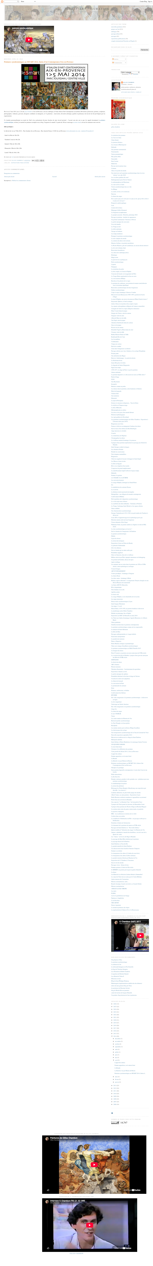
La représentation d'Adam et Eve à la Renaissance (125, 910)
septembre (118, 1047)
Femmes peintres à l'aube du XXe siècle (122, 867)
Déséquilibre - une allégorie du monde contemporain (126, 494)
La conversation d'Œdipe (118, 278)
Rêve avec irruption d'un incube (120, 466)
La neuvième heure (116, 747)
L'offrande (114, 758)
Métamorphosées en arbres (118, 410)
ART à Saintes (115, 664)
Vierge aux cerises (116, 344)
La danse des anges (116, 196)
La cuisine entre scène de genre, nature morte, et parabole (127, 809)
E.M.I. (113, 379)
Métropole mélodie (116, 739)
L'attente (113, 168)
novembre (118, 1041)
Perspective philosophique (118, 203)
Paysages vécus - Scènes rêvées (120, 865)
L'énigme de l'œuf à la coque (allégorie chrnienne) (125, 308)
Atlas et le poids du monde (118, 171)
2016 (115, 1031)
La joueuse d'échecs (116, 142)
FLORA (113, 893)
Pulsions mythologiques (118, 415)
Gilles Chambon (128, 82)
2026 (115, 1004)
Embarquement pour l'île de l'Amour (121, 180)
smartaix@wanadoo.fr (87, 131)
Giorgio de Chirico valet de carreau (121, 313)
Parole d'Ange (115, 377)
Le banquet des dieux (117, 651)
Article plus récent (9, 176)
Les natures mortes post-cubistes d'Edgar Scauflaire (125, 728)
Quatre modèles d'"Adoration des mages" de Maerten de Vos (128, 830)
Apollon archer (115, 592)
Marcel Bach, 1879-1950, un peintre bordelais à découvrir (127, 608)
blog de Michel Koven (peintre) (120, 990)
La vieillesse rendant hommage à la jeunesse (123, 440)
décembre (118, 1038)
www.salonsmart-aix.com (73, 131)
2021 (115, 1017)
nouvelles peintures (116, 27)
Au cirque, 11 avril (116, 606)
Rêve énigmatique (116, 587)
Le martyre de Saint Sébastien (119, 629)
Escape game (115, 353)
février (117, 1079)
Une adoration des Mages (118, 356)
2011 (115, 1091)
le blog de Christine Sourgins (119, 969)
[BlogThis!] (37, 161)
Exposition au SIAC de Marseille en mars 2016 (124, 615)
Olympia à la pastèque (117, 767)
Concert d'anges (115, 569)
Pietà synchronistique (117, 262)
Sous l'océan (114, 161)
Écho (112, 688)
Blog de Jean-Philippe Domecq (120, 981)
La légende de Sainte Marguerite (120, 365)
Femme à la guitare (116, 475)
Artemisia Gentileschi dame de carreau (122, 323)
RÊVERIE (114, 695)
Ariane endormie (116, 372)
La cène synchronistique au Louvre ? (121, 529)
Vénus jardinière (115, 622)
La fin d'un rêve (115, 777)
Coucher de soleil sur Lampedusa (120, 679)
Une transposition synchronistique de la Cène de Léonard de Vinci (130, 732)
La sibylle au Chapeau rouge (119, 405)
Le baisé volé (115, 594)
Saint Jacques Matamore (118, 604)
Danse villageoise (116, 641)
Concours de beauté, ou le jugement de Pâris (123, 274)
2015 (115, 1033)
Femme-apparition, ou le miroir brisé (125, 1065)
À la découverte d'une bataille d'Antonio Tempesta (125, 848)
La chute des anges (116, 711)
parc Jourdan (28, 111)
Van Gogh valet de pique (118, 320)
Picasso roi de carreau (117, 327)
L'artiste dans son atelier (118, 816)
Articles (116, 59)
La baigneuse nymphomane (119, 212)
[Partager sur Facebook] (41, 161)
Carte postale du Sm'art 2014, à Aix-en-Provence (124, 751)
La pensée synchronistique (118, 534)
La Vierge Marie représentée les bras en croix (123, 276)
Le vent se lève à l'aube (117, 184)
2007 (115, 1102)
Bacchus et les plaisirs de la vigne (120, 281)
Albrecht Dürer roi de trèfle (118, 318)
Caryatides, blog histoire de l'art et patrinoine (124, 995)
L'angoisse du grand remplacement (121, 468)
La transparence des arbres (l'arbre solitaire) (123, 855)
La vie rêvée (114, 489)
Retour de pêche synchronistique (120, 721)
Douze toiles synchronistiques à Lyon (121, 601)
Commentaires (118, 63)
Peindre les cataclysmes (117, 452)
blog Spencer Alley (116, 960)
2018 (115, 1025)
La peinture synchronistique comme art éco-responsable (127, 627)
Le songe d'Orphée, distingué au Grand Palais (124, 482)
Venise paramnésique (117, 154)
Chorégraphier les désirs (118, 438)
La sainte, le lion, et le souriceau (120, 191)
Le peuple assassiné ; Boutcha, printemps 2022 (124, 215)
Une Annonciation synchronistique (121, 511)
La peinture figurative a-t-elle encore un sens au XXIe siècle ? (128, 375)
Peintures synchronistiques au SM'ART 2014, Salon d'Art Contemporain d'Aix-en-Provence (127, 764)
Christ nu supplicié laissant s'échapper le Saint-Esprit (126, 459)
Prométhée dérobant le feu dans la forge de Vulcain (125, 676)
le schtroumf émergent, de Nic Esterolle (122, 967)
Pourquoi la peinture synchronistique (121, 236)
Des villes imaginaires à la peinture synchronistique (125, 707)
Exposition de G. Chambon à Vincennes (122, 860)
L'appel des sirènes (116, 754)
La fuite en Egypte (116, 464)
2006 (115, 1104)
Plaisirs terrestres (116, 667)
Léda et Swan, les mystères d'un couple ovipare (124, 304)
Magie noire (114, 257)
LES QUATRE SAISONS (118, 744)
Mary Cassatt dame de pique (119, 311)
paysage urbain (115, 34)
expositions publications (20, 162)
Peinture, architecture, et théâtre (120, 690)
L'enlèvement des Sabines (118, 693)
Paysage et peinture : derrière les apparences (123, 217)
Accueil (54, 176)
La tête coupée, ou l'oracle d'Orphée (121, 271)
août (116, 1049)
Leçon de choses (116, 538)
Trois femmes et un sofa (117, 590)
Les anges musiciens (117, 599)
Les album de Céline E (117, 976)
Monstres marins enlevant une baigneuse (122, 520)
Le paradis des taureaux (117, 639)
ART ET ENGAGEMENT (118, 571)
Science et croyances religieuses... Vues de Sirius (124, 403)
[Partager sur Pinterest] (43, 161)
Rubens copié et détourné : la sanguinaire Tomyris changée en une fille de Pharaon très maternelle (130, 581)
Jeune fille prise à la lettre (118, 363)
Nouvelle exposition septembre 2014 (121, 735)
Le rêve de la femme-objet (118, 248)
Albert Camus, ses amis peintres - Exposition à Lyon (125, 795)
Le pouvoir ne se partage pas (119, 260)
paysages (113, 36)
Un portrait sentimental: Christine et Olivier (123, 219)
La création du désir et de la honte (120, 241)
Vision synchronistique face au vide (121, 187)
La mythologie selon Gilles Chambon (121, 611)
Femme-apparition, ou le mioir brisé (121, 756)
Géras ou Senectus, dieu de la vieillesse (122, 555)
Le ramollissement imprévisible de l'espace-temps (125, 471)
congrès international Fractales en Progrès (123, 41)
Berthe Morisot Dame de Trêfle (119, 334)
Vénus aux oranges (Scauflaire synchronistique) (124, 646)
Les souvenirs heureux (117, 480)
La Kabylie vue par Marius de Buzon (121, 761)
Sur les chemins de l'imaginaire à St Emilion (123, 531)
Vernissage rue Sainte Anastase (120, 704)
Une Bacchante (115, 382)
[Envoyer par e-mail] (35, 161)
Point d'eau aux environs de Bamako (121, 800)
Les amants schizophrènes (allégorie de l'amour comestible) (128, 306)
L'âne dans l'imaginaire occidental (120, 349)
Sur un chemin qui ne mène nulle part (121, 550)
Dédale (113, 536)
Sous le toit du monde (117, 863)
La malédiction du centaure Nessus (121, 487)
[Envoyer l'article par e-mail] (32, 160)
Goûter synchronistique (117, 290)
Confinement (115, 341)
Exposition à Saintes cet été (119, 671)
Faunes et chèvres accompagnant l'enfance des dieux (126, 426)
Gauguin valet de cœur (117, 316)
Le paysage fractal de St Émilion (120, 841)
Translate (135, 74)
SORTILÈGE (115, 660)
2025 (115, 1006)
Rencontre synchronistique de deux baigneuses (124, 288)
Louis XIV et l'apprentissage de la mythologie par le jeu (126, 517)
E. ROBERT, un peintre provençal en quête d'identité (126, 870)
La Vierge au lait (116, 227)
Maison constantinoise (117, 886)
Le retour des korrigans (117, 541)
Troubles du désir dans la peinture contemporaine (125, 625)
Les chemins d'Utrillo (117, 449)
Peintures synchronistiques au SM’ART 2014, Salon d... (130, 1073)
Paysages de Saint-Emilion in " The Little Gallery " (125, 828)
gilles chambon (115, 127)
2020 (115, 1020)
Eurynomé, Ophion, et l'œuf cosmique (121, 301)
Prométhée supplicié (117, 553)
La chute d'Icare (115, 576)
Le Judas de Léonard (117, 681)
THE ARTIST (115, 903)
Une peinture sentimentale (118, 149)
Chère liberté (115, 140)
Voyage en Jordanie (116, 231)
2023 (115, 1012)
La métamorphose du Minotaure (120, 182)
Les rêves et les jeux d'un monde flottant (122, 412)
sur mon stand (77, 122)
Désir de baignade (116, 391)
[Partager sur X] (39, 161)
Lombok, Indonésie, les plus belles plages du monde (126, 792)
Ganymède (114, 159)
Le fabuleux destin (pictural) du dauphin (122, 492)
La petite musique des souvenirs (120, 222)
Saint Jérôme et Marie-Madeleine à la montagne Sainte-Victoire (129, 742)
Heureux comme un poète (118, 386)
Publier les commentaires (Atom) (21, 180)
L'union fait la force (116, 208)
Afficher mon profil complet (131, 92)
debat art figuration (88, 8)
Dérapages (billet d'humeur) (119, 210)
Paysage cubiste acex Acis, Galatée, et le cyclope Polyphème (128, 351)
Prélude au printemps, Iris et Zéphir (121, 613)
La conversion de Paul (117, 683)
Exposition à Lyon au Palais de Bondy (122, 543)
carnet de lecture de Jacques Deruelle (121, 993)
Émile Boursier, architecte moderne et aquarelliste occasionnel (128, 797)
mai (116, 1057)
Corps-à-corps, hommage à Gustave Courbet (123, 292)
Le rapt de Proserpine (117, 400)
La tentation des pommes (118, 135)
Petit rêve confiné (116, 346)
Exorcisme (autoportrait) (118, 636)
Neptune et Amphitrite (117, 898)
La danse (113, 872)
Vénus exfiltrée (115, 508)
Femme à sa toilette (116, 851)
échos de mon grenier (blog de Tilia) (121, 986)
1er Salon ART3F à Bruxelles (119, 585)
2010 (115, 1093)
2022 (115, 1015)
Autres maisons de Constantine (120, 879)
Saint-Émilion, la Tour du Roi (119, 844)
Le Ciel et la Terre (116, 138)
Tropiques (114, 267)
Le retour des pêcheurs (117, 786)
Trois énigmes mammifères (118, 454)
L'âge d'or (114, 709)
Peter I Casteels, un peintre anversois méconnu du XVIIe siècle (128, 653)
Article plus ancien (100, 176)
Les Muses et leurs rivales (118, 461)
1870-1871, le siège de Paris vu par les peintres (124, 370)
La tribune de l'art (116, 964)
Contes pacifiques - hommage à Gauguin (122, 573)
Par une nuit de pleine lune (118, 166)
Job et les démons (116, 548)
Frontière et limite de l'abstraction (120, 823)
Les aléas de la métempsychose (120, 252)
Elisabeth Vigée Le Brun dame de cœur (122, 330)
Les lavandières (115, 339)
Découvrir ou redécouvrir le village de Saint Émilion (126, 737)
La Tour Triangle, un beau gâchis (120, 723)
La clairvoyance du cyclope (119, 730)
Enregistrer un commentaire (12, 173)
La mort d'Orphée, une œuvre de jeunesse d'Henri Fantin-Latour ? (129, 299)
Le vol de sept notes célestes (119, 501)
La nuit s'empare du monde (118, 238)
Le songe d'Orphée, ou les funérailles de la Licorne (125, 597)
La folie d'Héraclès (116, 408)
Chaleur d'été (115, 393)
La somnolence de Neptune (119, 436)
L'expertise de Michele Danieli (120, 974)
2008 (115, 1099)
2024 (115, 1009)
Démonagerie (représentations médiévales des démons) (126, 983)
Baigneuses (114, 456)
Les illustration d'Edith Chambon (120, 971)
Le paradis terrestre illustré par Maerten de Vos (124, 858)
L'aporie (113, 264)
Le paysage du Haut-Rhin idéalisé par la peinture (125, 839)
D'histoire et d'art (116, 979)
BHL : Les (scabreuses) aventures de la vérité (123, 814)
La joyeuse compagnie (117, 811)
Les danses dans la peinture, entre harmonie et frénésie (126, 389)
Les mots (113, 891)
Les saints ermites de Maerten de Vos (121, 718)
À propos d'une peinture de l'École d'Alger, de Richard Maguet (128, 807)
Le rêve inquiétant (116, 702)
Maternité (114, 398)
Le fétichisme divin (116, 360)
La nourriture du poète (117, 269)
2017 (115, 1028)
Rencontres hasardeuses (118, 250)
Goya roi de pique (116, 325)
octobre (117, 1044)
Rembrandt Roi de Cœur (118, 337)
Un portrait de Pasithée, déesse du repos (122, 560)
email (13, 157)
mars (116, 1077)
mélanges (114, 31)
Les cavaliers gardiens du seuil (119, 177)
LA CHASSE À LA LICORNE (119, 478)
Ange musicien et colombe (118, 431)
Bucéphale (114, 725)
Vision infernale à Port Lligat (119, 522)
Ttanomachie (115, 152)
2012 (115, 1088)
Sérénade (113, 147)
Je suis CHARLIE (116, 714)
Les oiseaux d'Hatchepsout (118, 145)
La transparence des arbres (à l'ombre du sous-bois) (125, 853)
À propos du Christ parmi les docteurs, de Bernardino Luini (127, 804)
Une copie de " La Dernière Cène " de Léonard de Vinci (126, 802)
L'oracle (113, 433)
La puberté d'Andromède (118, 545)
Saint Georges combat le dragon (120, 447)
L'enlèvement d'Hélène (117, 497)
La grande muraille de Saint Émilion (121, 846)
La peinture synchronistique (119, 962)
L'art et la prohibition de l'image (120, 896)
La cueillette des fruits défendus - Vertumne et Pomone (126, 504)
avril (116, 1060)
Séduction (114, 163)
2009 (115, 1096)
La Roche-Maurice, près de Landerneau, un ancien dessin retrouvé (129, 245)
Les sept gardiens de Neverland (120, 417)
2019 (115, 1023)
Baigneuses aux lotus (117, 424)
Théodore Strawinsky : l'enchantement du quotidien (125, 669)
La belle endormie (116, 229)
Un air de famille (116, 224)
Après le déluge (115, 562)
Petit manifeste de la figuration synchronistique (124, 499)
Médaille (113, 473)
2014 (115, 1036)
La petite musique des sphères (119, 674)
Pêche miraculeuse (116, 774)
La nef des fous (115, 900)
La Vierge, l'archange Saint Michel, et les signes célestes (127, 506)
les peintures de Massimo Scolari (120, 988)
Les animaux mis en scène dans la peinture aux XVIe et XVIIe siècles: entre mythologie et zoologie (128, 565)
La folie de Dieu (115, 632)
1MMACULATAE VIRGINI (119, 889)
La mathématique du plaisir (119, 783)
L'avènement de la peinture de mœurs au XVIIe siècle (126, 825)
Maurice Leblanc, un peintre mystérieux (122, 243)
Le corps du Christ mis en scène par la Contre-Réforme (126, 877)
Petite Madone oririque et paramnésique (122, 643)
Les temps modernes (117, 234)
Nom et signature (116, 905)
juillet (117, 1052)
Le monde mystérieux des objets (120, 907)
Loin (112, 205)
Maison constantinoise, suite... (119, 881)
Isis (112, 485)
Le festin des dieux (116, 662)
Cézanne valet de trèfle (117, 332)
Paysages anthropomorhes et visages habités (123, 634)
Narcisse (113, 194)
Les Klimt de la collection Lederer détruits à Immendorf (126, 874)
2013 (115, 1085)
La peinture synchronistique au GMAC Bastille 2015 (126, 648)
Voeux (113, 716)
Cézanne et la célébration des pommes (122, 749)
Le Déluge (114, 189)
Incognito (114, 384)
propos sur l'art (115, 29)
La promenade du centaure (118, 686)
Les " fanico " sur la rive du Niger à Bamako (123, 837)
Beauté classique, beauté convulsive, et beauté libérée (126, 884)
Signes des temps (116, 367)
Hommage (114, 255)
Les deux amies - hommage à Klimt (121, 578)
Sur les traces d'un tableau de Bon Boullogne (123, 428)
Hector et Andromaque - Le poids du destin (123, 358)
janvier (117, 1082)
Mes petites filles (116, 156)
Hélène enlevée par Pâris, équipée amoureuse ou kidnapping (128, 557)
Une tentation (115, 396)
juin (116, 1055)
